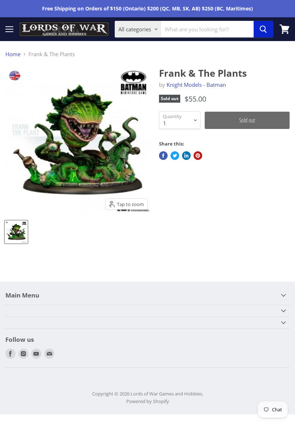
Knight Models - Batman (196, 84)
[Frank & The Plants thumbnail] (16, 231)
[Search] (263, 29)
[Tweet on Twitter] (175, 155)
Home (13, 54)
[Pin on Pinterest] (198, 155)
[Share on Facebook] (163, 155)
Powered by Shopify (147, 401)
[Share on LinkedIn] (186, 155)
